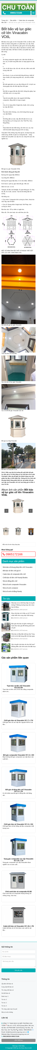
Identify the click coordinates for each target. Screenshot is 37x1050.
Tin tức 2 (4, 1002)
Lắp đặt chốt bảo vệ (7, 983)
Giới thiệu (22, 1046)
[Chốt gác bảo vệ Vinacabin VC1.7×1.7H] (18, 709)
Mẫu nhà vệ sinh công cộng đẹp (11, 544)
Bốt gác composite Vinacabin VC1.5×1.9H (18, 755)
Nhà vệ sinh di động (7, 1012)
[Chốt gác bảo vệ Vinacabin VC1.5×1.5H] (18, 812)
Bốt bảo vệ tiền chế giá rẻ (12, 571)
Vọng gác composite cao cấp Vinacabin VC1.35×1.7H (18, 860)
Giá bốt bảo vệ (5, 993)
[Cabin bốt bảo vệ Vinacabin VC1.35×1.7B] (18, 915)
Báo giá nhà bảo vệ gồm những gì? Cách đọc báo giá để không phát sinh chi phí (23, 626)
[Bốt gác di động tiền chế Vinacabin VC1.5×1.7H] (18, 778)
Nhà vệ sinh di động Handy (12, 591)
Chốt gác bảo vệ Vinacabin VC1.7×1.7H (18, 720)
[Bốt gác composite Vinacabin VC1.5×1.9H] (18, 743)
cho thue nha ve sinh (25, 1048)
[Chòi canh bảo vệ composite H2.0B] (18, 881)
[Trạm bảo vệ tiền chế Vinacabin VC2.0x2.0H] (18, 674)
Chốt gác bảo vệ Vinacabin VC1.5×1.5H (18, 824)
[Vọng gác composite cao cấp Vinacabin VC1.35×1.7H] (18, 847)
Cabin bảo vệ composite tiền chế (14, 574)
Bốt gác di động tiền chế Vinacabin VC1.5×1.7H (18, 790)
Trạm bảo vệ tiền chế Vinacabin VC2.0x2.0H (18, 687)
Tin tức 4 (4, 1006)
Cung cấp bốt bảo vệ (7, 987)
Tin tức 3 (4, 999)
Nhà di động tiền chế (10, 581)
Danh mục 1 (4, 996)
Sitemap (14, 1046)
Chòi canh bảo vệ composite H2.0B (18, 891)
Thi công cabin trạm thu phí (9, 1009)
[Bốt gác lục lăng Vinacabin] (18, 506)
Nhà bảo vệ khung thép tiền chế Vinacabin (17, 567)
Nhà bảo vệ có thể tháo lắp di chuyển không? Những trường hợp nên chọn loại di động (23, 605)
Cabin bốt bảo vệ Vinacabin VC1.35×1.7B (18, 926)
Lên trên (18, 1040)
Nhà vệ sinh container (10, 588)
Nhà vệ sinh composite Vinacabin (14, 584)
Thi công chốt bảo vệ (7, 990)
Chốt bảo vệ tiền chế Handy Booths (15, 577)
